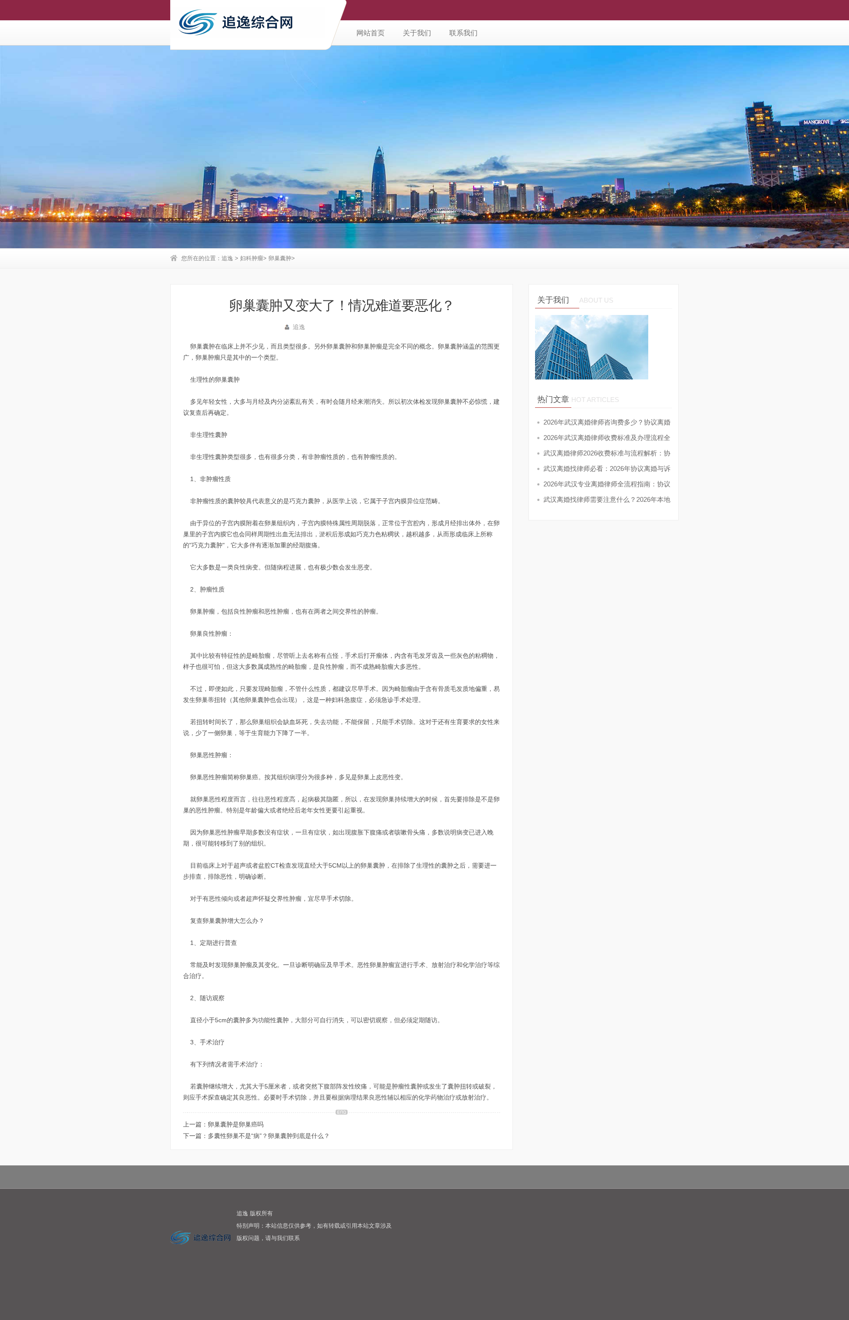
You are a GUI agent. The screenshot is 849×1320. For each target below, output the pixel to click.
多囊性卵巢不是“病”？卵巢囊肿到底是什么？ (269, 1135)
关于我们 (417, 33)
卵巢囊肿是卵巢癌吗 (236, 1124)
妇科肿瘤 (251, 258)
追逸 (227, 258)
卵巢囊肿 (279, 258)
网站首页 (370, 33)
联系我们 (463, 33)
